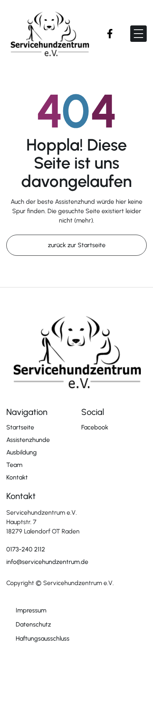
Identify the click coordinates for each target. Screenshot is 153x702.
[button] (138, 33)
